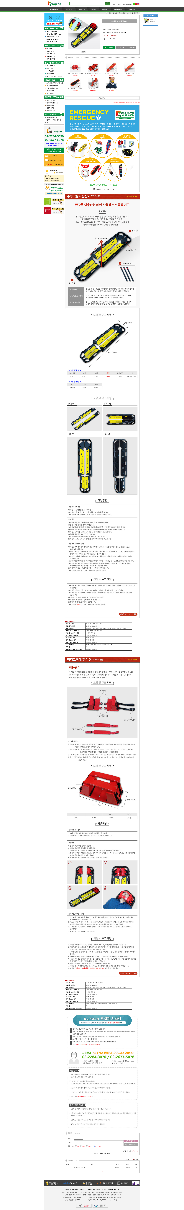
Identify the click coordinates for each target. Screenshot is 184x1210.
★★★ (83, 1146)
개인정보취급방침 (101, 1197)
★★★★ (90, 1146)
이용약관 (92, 1197)
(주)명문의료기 (73, 1200)
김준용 (119, 1197)
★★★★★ (98, 1146)
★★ (78, 1146)
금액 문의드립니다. (79, 1167)
